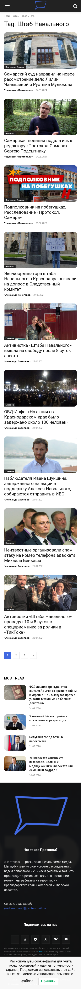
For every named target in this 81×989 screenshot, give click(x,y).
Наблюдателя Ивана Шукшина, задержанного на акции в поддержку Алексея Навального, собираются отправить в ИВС (37, 486)
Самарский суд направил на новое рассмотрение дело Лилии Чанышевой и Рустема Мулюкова (39, 79)
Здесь (42, 951)
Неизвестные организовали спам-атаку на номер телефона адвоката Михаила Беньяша (39, 555)
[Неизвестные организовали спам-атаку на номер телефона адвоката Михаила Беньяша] (40, 526)
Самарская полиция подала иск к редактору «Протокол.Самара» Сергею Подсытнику (38, 146)
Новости (9, 133)
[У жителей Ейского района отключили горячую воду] (15, 722)
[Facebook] (15, 939)
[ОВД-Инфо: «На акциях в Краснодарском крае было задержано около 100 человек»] (40, 388)
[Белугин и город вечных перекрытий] (15, 743)
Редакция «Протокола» (18, 90)
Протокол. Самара (15, 66)
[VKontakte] (56, 939)
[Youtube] (66, 939)
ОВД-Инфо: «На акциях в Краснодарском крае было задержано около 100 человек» (36, 417)
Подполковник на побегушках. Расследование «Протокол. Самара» (35, 212)
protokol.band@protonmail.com (26, 908)
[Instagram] (25, 939)
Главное (9, 338)
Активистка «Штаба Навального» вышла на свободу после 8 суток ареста (38, 350)
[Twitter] (46, 939)
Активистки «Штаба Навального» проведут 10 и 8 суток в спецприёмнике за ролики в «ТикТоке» (38, 624)
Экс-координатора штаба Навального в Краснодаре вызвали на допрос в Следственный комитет (40, 281)
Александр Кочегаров (17, 294)
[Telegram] (35, 939)
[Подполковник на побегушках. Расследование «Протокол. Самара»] (40, 183)
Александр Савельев (16, 361)
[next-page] (33, 655)
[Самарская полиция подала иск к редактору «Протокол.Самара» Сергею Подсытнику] (40, 117)
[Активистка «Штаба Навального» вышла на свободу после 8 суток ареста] (40, 321)
